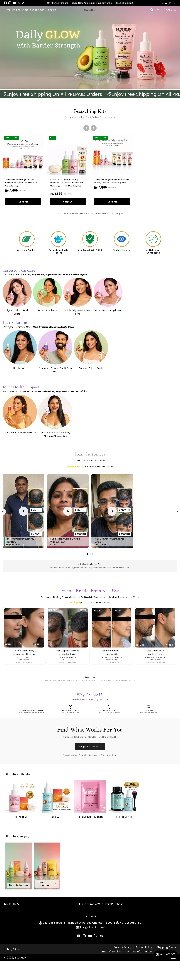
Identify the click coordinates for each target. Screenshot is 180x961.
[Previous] (86, 128)
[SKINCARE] (21, 796)
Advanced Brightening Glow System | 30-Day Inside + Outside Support (112, 181)
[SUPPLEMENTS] (124, 796)
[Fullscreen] (40, 544)
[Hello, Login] (158, 10)
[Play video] (23, 511)
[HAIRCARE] (56, 796)
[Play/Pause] (7, 544)
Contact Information (138, 951)
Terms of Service (110, 951)
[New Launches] (47, 866)
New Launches (44, 884)
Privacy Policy (122, 947)
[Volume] (12, 544)
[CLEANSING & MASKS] (90, 796)
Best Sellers (16, 885)
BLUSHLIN (21, 957)
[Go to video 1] (87, 554)
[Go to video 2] (90, 554)
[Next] (94, 128)
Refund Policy (144, 947)
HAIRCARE (56, 817)
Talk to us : (90, 916)
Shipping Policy (166, 947)
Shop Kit (23, 201)
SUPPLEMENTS (124, 817)
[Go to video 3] (92, 554)
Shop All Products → (90, 746)
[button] (151, 10)
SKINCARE (21, 817)
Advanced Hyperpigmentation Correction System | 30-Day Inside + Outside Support (22, 182)
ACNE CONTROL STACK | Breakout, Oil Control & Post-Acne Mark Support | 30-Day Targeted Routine (67, 184)
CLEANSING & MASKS (90, 817)
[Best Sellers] (18, 866)
